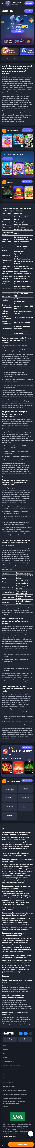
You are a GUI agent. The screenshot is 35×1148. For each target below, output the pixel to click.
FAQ (17, 1053)
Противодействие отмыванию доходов (17, 1094)
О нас (17, 1045)
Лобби (7, 59)
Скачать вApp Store (11, 1039)
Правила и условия (17, 1078)
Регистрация (22, 1144)
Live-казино (26, 59)
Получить (17, 31)
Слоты (16, 59)
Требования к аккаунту (17, 1070)
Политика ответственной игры (17, 1066)
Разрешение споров (17, 1086)
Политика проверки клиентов (17, 1098)
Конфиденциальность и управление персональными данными (17, 1102)
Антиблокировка (17, 1082)
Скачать (29, 3)
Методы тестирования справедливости (17, 1090)
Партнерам (17, 1106)
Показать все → (27, 130)
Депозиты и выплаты (17, 1074)
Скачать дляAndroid (27, 1039)
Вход (30, 11)
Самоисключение (17, 1062)
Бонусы (17, 1057)
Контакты (17, 1049)
